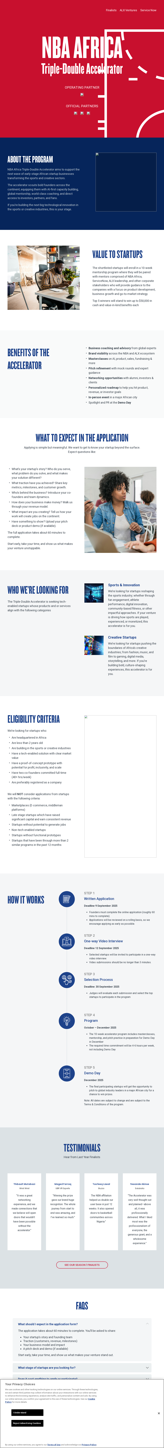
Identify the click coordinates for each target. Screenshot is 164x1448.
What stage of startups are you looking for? (46, 1367)
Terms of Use (54, 1445)
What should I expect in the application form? (48, 1324)
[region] (82, 1413)
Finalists (111, 10)
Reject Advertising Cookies (27, 1423)
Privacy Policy (89, 1445)
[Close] (158, 1413)
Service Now (148, 10)
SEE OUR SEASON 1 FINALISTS (82, 1265)
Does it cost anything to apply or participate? (47, 1379)
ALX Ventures (128, 10)
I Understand (19, 1412)
